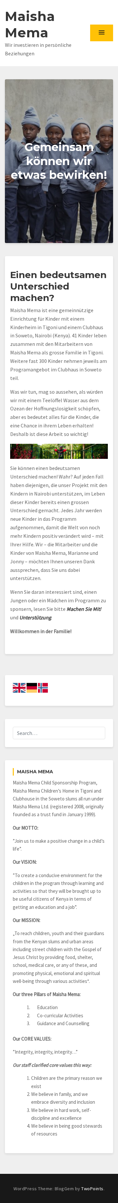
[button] (101, 33)
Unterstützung (35, 617)
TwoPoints (92, 1189)
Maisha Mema (30, 24)
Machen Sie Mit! (84, 609)
